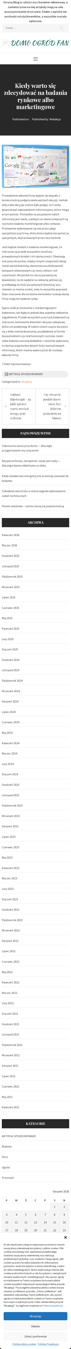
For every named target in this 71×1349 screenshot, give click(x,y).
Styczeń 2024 (10, 774)
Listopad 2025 (10, 566)
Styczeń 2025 (10, 649)
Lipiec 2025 (8, 597)
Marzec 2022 (9, 993)
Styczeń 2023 (10, 899)
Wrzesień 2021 (11, 1055)
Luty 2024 (8, 764)
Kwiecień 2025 (10, 628)
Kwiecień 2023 (10, 868)
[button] (65, 1237)
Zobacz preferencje (35, 1336)
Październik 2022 (12, 920)
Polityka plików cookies (24, 1344)
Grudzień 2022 (10, 909)
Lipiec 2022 (8, 951)
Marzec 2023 (9, 878)
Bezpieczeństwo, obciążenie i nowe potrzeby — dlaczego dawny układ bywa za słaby (31, 463)
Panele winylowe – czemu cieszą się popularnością (33, 506)
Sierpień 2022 (10, 941)
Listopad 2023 (10, 795)
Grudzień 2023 (10, 784)
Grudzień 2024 (10, 660)
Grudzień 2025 (10, 556)
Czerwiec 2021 (10, 1086)
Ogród (6, 1167)
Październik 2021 (12, 1045)
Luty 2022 (8, 1003)
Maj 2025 (7, 618)
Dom (5, 1157)
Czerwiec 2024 (10, 722)
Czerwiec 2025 (10, 608)
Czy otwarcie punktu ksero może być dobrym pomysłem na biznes (52, 406)
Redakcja (55, 119)
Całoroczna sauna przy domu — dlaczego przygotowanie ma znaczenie (27, 448)
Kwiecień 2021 (10, 1107)
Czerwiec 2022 (10, 961)
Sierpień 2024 (10, 701)
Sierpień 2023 (10, 826)
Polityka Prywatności (48, 1344)
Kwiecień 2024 (10, 743)
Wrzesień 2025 (11, 587)
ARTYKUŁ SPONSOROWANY (19, 1136)
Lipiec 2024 (8, 712)
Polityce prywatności (52, 1305)
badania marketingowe (43, 247)
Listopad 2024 (10, 670)
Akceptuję (35, 1316)
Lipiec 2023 (8, 837)
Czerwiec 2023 (10, 847)
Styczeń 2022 (10, 1013)
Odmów (35, 1326)
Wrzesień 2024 (11, 691)
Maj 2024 (7, 732)
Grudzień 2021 (10, 1024)
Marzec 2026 (9, 545)
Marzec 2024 (9, 753)
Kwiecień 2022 (10, 982)
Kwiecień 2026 (10, 535)
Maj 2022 (7, 972)
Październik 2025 (12, 576)
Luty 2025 (8, 639)
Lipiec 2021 (8, 1076)
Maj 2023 (7, 857)
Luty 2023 (8, 889)
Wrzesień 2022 (11, 930)
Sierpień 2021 (10, 1065)
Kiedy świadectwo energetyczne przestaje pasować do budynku (35, 478)
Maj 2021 (7, 1097)
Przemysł (27, 381)
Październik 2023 (12, 805)
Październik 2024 (12, 680)
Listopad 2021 (10, 1034)
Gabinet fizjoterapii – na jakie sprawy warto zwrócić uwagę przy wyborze (20, 406)
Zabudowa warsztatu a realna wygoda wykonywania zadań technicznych (34, 493)
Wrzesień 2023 (11, 816)
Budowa (7, 1146)
